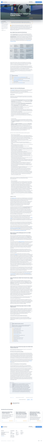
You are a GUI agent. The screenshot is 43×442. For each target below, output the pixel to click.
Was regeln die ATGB (16, 78)
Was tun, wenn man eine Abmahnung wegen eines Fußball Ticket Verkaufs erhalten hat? (5, 28)
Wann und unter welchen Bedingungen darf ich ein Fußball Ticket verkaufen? (5, 24)
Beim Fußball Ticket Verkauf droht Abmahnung (4, 22)
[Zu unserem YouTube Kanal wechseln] (41, 440)
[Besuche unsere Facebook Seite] (38, 440)
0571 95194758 (31, 2)
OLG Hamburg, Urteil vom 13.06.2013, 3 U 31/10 (20, 230)
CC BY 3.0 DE (12, 397)
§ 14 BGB (16, 254)
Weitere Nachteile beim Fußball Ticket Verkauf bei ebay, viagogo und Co (5, 25)
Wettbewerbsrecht (12, 12)
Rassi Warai (5, 426)
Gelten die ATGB (16, 79)
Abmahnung (21, 82)
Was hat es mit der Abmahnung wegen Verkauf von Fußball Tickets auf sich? (5, 27)
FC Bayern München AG (21, 241)
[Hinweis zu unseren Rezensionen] (32, 18)
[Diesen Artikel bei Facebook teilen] (2, 30)
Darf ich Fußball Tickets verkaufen (18, 80)
